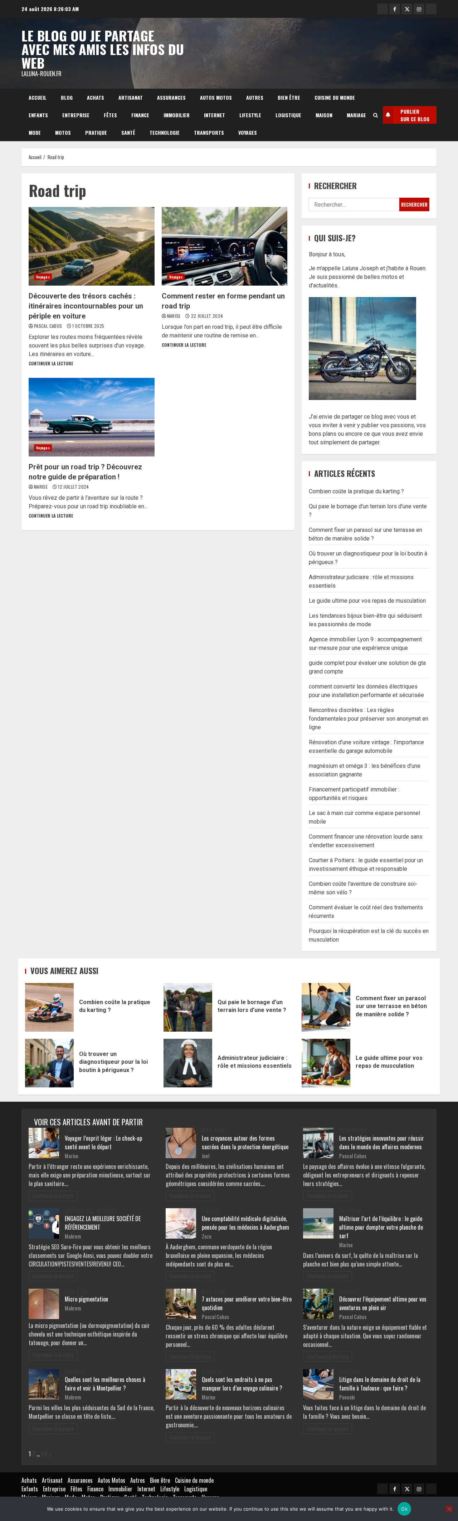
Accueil (38, 97)
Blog (67, 97)
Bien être (289, 97)
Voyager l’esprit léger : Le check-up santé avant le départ (103, 1142)
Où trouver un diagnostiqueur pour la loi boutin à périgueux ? (49, 1063)
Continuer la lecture (51, 363)
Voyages (247, 132)
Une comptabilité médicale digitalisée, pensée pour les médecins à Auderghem (245, 1222)
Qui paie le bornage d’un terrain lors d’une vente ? (188, 1007)
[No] (449, 1508)
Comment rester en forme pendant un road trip (225, 246)
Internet (214, 115)
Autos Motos (216, 97)
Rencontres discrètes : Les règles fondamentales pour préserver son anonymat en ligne (368, 719)
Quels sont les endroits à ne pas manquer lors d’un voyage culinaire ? (242, 1383)
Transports (209, 132)
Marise (174, 316)
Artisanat (130, 97)
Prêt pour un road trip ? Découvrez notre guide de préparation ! (92, 417)
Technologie (165, 132)
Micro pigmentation (86, 1299)
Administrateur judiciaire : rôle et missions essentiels (188, 1063)
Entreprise (75, 115)
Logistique (288, 115)
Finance (140, 115)
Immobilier (177, 115)
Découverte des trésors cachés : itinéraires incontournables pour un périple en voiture (92, 246)
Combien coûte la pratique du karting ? (356, 491)
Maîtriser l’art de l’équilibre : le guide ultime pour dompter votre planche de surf (381, 1227)
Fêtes (110, 115)
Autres (254, 97)
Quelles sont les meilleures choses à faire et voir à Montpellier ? (105, 1383)
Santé (128, 132)
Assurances (171, 97)
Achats (95, 97)
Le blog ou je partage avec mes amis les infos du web (102, 49)
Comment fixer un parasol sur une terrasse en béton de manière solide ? (326, 1007)
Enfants (38, 115)
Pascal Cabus (48, 326)
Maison (324, 115)
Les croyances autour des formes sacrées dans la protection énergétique (245, 1142)
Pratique (96, 132)
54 (44, 1454)
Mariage (356, 115)
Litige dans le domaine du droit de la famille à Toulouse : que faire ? (379, 1383)
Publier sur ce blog (414, 115)
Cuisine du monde (335, 97)
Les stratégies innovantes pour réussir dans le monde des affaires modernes (381, 1142)
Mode (35, 132)
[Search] (375, 115)
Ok (404, 1509)
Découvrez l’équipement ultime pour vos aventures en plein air (383, 1303)
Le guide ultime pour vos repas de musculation (367, 600)
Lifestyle (250, 115)
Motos (63, 132)
